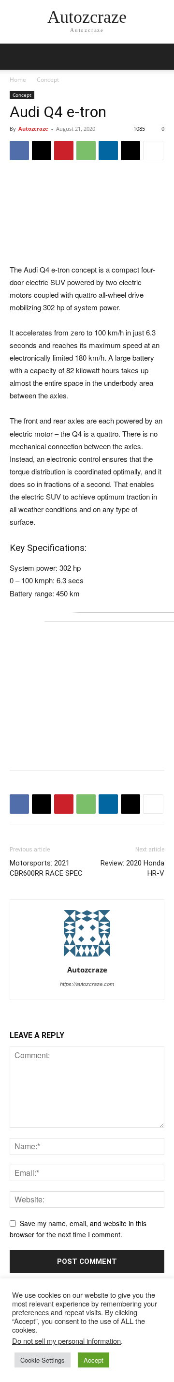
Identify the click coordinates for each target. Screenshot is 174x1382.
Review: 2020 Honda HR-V (132, 868)
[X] (41, 150)
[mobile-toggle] (16, 57)
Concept (48, 80)
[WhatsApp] (86, 150)
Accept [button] (93, 1360)
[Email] (130, 150)
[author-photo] (87, 956)
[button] (160, 57)
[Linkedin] (108, 150)
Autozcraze (33, 128)
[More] (153, 150)
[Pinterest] (63, 150)
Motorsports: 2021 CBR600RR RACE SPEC (46, 868)
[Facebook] (19, 150)
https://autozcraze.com (87, 983)
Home (18, 80)
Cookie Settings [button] (42, 1360)
